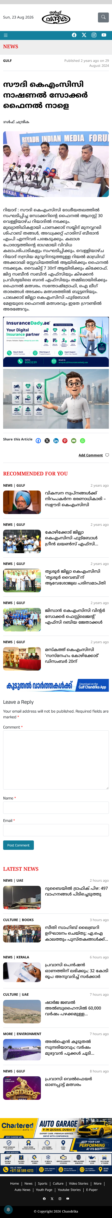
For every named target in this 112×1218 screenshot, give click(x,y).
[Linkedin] (57, 440)
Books (28, 920)
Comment (13, 727)
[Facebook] (39, 440)
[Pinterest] (66, 440)
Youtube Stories (69, 1190)
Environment (29, 1034)
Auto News (22, 1190)
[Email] (75, 440)
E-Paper (92, 1190)
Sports (42, 1184)
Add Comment (91, 455)
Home (14, 1184)
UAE (19, 881)
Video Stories (78, 1184)
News (10, 47)
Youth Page (44, 1190)
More (8, 1034)
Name (9, 798)
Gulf (7, 61)
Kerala (22, 958)
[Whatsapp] (84, 440)
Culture (10, 920)
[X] (48, 440)
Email (9, 821)
